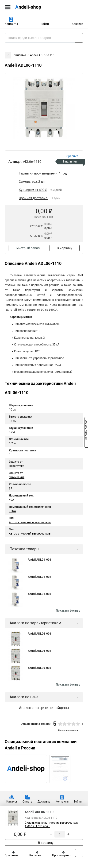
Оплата (27, 801)
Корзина (77, 24)
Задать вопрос (86, 430)
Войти (45, 24)
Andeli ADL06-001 (39, 633)
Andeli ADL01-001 (39, 559)
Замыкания (16, 477)
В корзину (64, 248)
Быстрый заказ (28, 248)
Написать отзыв (68, 730)
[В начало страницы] (79, 853)
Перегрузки (16, 466)
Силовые (20, 55)
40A (11, 499)
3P (10, 488)
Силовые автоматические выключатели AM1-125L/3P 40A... (52, 824)
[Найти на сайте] (79, 38)
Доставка (44, 801)
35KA (12, 511)
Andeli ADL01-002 (39, 576)
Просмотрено (61, 855)
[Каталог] (8, 7)
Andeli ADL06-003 (39, 668)
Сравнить (11, 855)
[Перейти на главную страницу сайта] (35, 7)
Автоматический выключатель (30, 522)
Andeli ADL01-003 (39, 594)
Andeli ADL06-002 (39, 650)
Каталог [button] (11, 801)
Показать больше (68, 610)
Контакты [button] (11, 24)
